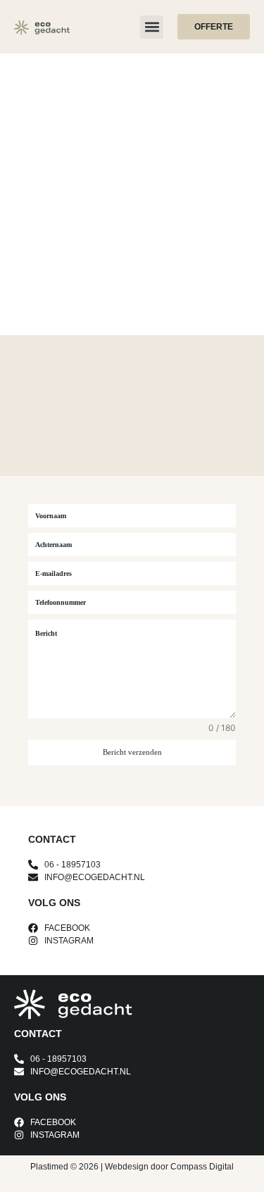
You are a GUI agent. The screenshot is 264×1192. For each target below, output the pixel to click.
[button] (151, 27)
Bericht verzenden (132, 752)
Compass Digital (202, 1167)
